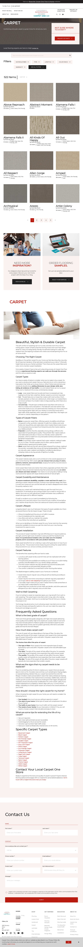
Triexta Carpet (23, 762)
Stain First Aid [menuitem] (61, 919)
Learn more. (11, 944)
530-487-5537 (16, 6)
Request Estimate (63, 38)
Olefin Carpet (22, 764)
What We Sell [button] (7, 10)
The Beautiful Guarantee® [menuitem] (61, 926)
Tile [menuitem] (33, 931)
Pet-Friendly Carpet (24, 739)
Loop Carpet (22, 756)
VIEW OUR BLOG (20, 281)
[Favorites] (59, 15)
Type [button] (35, 62)
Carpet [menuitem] (34, 925)
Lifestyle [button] (48, 62)
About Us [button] (5, 14)
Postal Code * (9, 866)
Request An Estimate (73, 10)
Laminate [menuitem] (34, 928)
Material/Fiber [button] (21, 62)
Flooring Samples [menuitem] (46, 921)
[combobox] (39, 55)
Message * (8, 876)
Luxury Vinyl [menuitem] (35, 919)
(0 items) (62, 14)
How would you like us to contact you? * (16, 846)
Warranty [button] (19, 67)
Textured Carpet (23, 758)
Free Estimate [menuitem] (36, 934)
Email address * (46, 856)
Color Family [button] (63, 62)
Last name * (45, 828)
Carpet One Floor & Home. (14, 936)
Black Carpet (22, 735)
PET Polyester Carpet (25, 742)
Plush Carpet (22, 746)
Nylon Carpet (22, 760)
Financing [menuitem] (34, 937)
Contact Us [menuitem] (73, 927)
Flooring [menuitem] (34, 916)
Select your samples (59, 279)
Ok (68, 942)
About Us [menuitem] (73, 916)
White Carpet (22, 766)
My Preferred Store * (48, 866)
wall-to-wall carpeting (33, 580)
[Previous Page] (28, 220)
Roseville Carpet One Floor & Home (41, 1)
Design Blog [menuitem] (48, 933)
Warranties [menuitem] (60, 930)
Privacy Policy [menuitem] (74, 934)
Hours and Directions (61, 10)
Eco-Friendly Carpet (24, 748)
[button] (56, 15)
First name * (8, 828)
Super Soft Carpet (24, 754)
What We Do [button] (18, 10)
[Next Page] (55, 220)
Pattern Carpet (23, 737)
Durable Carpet (23, 741)
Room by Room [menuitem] (74, 919)
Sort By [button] (22, 77)
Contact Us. (35, 48)
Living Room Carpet (25, 752)
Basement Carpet (24, 733)
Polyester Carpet (24, 750)
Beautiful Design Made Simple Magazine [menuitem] (48, 928)
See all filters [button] (36, 67)
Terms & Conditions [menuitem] (73, 930)
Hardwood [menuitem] (35, 922)
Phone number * (10, 856)
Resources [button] (14, 14)
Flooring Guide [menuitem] (61, 922)
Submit (41, 900)
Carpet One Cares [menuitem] (73, 923)
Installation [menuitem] (60, 933)
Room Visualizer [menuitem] (47, 917)
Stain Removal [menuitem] (61, 916)
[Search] (70, 55)
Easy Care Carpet (24, 744)
